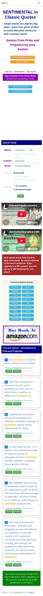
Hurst (28, 315)
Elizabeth (15, 287)
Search (20, 196)
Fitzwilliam (15, 291)
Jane (15, 295)
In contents (21, 186)
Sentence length (23, 189)
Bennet (27, 287)
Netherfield (15, 319)
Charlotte (28, 307)
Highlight (17, 371)
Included (19, 173)
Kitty (27, 303)
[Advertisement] (21, 118)
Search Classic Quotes (20, 87)
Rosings (28, 319)
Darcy (28, 291)
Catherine (15, 299)
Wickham (15, 303)
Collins (15, 311)
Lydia (15, 307)
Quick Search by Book (20, 91)
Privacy (31, 592)
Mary (28, 295)
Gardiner (28, 299)
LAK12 (4, 3)
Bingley (27, 311)
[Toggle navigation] (39, 3)
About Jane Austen (22, 62)
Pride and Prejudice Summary (22, 57)
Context (8, 371)
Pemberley (15, 315)
